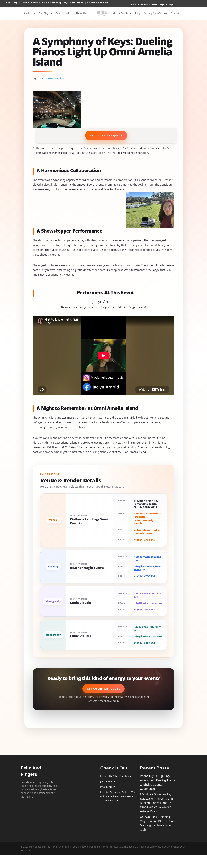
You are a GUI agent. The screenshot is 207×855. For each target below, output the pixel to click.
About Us (81, 13)
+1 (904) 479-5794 (144, 576)
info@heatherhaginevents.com (147, 568)
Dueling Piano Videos (155, 13)
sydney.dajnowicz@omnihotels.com (147, 531)
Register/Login (167, 4)
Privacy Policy (107, 786)
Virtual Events (120, 13)
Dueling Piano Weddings (52, 78)
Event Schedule (63, 13)
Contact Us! (176, 13)
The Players (45, 13)
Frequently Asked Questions (115, 776)
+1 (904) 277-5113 (144, 539)
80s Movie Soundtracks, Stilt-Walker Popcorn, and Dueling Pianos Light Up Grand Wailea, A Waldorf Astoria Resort (156, 803)
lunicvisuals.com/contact (147, 595)
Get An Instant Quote (106, 135)
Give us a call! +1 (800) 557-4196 (142, 4)
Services (27, 13)
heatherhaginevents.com (147, 558)
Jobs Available (107, 781)
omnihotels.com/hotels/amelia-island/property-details (147, 518)
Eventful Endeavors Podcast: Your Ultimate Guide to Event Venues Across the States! (118, 796)
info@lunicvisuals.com (148, 603)
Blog (137, 13)
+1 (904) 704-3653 (144, 609)
